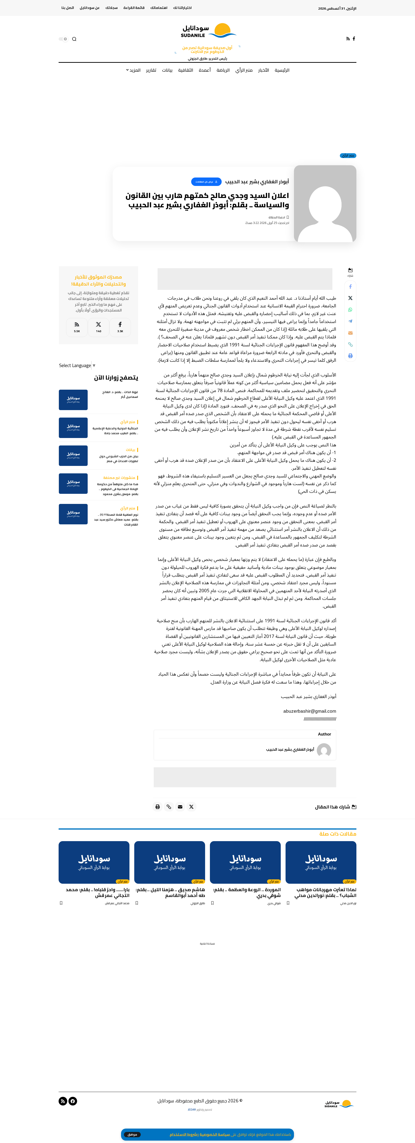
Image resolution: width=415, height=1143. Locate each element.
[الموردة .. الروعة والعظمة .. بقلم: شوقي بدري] (245, 862)
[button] (132, 1134)
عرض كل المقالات (204, 182)
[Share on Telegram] (350, 321)
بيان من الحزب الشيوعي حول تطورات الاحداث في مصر (118, 459)
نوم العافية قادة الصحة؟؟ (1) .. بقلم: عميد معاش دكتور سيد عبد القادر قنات (116, 519)
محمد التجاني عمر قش (117, 903)
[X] (98, 327)
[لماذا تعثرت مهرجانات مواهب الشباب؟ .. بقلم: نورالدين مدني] (321, 862)
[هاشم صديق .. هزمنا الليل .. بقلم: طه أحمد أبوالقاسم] (169, 862)
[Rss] (348, 38)
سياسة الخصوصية (215, 1134)
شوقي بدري (274, 903)
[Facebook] (353, 38)
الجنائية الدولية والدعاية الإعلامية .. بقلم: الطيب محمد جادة (115, 431)
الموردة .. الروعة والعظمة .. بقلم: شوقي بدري (247, 892)
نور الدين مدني (348, 903)
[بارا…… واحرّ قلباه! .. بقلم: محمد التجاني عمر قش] (94, 862)
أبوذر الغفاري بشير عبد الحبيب (290, 749)
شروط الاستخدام (183, 1134)
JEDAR (192, 1109)
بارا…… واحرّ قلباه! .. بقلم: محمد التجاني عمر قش (97, 892)
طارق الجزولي (197, 903)
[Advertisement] (207, 112)
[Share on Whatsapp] (350, 310)
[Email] (350, 333)
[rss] (76, 327)
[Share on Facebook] (350, 286)
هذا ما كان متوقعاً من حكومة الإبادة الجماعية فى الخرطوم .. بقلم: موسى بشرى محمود (117, 489)
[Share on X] (350, 298)
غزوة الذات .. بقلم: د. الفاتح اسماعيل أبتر (120, 395)
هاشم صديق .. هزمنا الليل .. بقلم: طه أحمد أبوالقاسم (170, 892)
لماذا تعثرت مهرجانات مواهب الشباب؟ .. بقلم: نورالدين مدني (325, 892)
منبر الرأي (348, 155)
